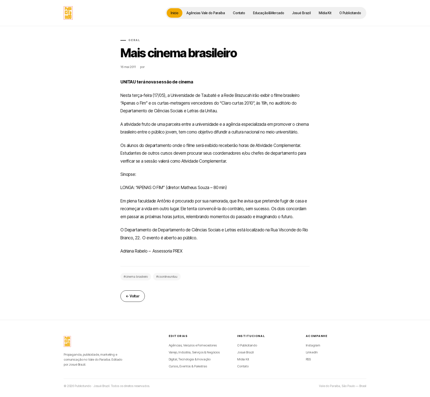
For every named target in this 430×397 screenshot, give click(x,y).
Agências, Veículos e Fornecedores (193, 345)
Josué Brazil (301, 13)
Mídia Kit (325, 13)
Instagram (313, 345)
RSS (308, 359)
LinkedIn (312, 352)
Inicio (174, 13)
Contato (239, 13)
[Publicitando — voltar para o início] (67, 341)
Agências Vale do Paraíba (205, 13)
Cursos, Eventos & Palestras (188, 366)
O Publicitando (350, 13)
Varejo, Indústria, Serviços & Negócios (194, 352)
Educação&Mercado (268, 13)
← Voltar (133, 296)
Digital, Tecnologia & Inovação (190, 359)
